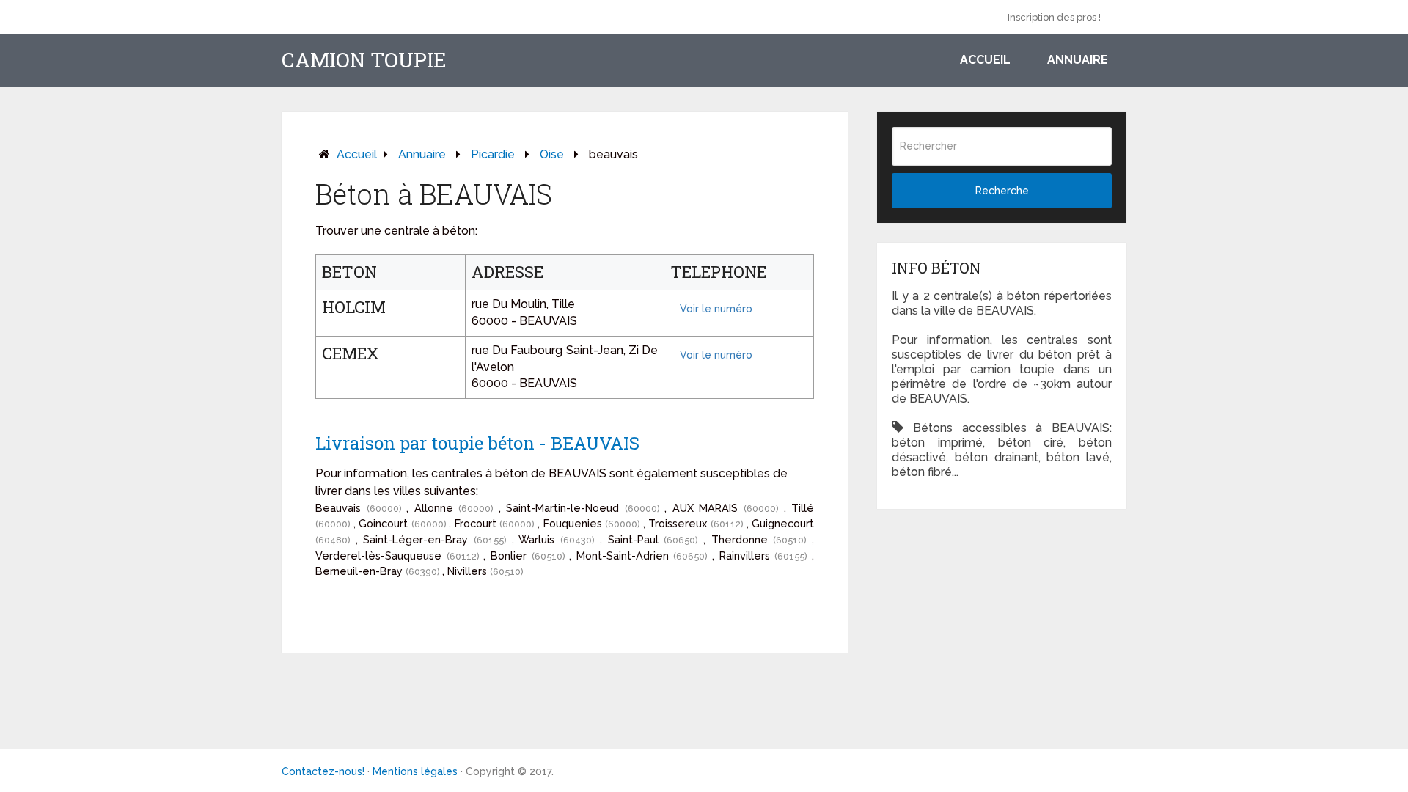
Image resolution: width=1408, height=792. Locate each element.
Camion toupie (364, 60)
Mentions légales (415, 771)
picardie (493, 154)
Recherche (1002, 191)
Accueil (985, 60)
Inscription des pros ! (1054, 17)
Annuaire (1077, 60)
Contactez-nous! (323, 771)
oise (552, 154)
